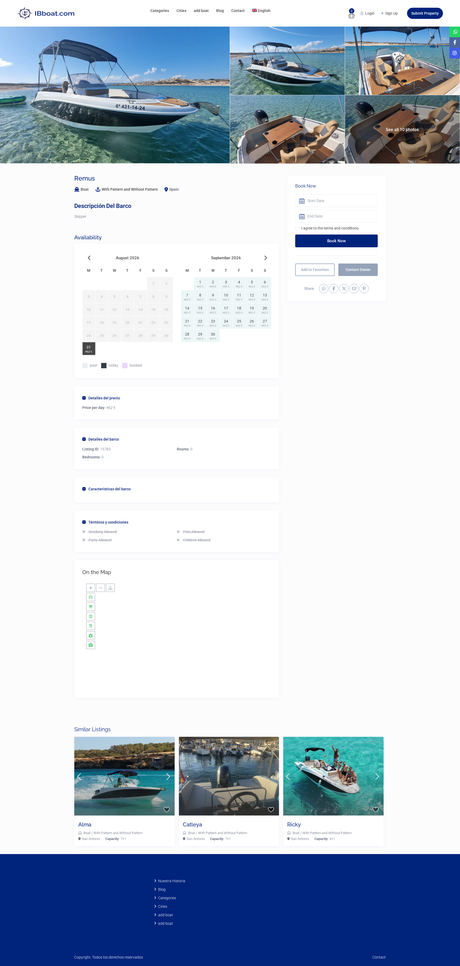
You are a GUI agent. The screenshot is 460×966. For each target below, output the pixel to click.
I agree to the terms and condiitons (330, 228)
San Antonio (91, 839)
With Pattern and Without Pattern (130, 189)
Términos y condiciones (108, 522)
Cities (181, 11)
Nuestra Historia (171, 881)
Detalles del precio (104, 398)
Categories (159, 11)
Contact (238, 11)
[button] (445, 951)
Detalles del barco (103, 439)
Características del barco (109, 489)
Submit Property (425, 13)
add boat (201, 11)
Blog (220, 11)
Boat (85, 189)
